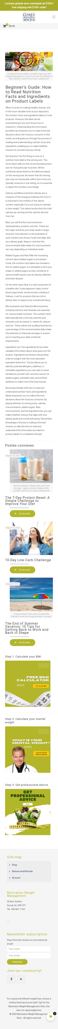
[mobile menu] (53, 17)
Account (16, 878)
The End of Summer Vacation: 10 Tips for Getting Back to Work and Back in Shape (27, 628)
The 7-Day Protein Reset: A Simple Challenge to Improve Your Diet (27, 501)
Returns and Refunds (22, 871)
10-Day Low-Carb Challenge (28, 560)
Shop (14, 865)
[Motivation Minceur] (29, 17)
